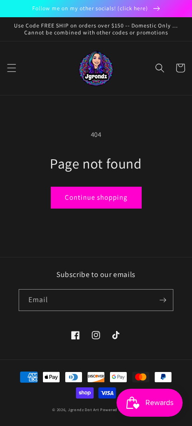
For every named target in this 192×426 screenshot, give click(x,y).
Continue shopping (96, 197)
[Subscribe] (162, 300)
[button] (11, 68)
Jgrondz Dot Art (83, 409)
